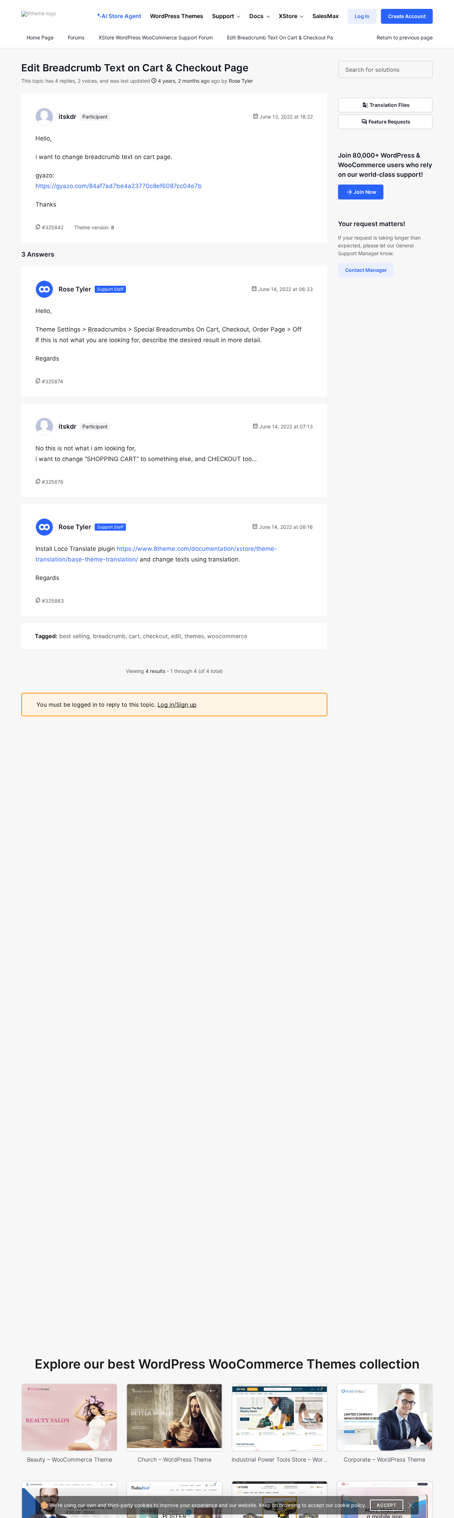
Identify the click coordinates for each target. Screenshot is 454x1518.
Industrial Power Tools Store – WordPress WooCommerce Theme (280, 1459)
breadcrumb (109, 636)
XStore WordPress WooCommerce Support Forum (156, 37)
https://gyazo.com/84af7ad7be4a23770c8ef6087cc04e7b (118, 186)
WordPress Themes (176, 16)
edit (176, 636)
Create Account (407, 16)
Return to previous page (405, 37)
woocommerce (227, 636)
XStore (288, 16)
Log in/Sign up (176, 704)
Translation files (390, 105)
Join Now (365, 192)
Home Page (39, 37)
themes (194, 636)
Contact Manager (366, 270)
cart (134, 636)
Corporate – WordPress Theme (384, 1459)
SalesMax (325, 16)
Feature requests (389, 122)
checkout (155, 636)
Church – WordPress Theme (174, 1459)
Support (223, 16)
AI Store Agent (121, 16)
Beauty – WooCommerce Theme (69, 1459)
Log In (362, 16)
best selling (74, 636)
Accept (387, 1505)
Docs (256, 16)
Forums (76, 37)
